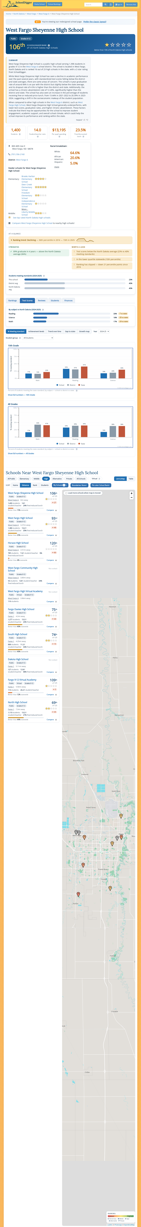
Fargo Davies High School (21, 609)
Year (95, 331)
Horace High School (18, 542)
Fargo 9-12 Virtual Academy (22, 679)
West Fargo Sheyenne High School (25, 493)
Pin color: (100, 485)
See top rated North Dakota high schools (31, 217)
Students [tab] (55, 300)
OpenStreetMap (129, 1225)
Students (44, 485)
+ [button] (131, 493)
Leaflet (109, 1225)
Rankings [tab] (12, 300)
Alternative (57, 478)
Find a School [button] (40, 4)
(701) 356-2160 (18, 154)
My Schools (58, 485)
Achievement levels (36, 331)
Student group (13, 338)
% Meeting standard (16, 331)
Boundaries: (79, 485)
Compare (50, 510)
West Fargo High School (20, 518)
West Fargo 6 (32, 66)
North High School (17, 702)
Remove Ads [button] (131, 4)
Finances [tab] (68, 300)
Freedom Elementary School (27, 195)
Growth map (84, 331)
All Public (11, 478)
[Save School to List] (56, 510)
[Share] (110, 4)
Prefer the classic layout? (94, 21)
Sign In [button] (119, 4)
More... (25, 209)
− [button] (131, 497)
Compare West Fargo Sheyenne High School (32, 223)
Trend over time (54, 331)
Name (15, 485)
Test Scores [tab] (27, 300)
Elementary (24, 478)
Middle (36, 478)
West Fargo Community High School (23, 569)
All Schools (81, 478)
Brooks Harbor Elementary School (28, 179)
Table (131, 478)
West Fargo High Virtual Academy (25, 591)
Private (69, 478)
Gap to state (70, 331)
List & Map (120, 478)
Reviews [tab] (41, 300)
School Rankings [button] (54, 4)
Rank (35, 485)
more (56, 167)
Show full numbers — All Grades (21, 453)
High (46, 478)
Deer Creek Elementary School (27, 187)
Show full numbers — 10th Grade (21, 395)
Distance (25, 485)
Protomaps (118, 1225)
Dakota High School (18, 659)
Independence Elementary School (28, 204)
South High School (17, 634)
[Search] (105, 4)
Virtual (96, 478)
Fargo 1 (11, 616)
